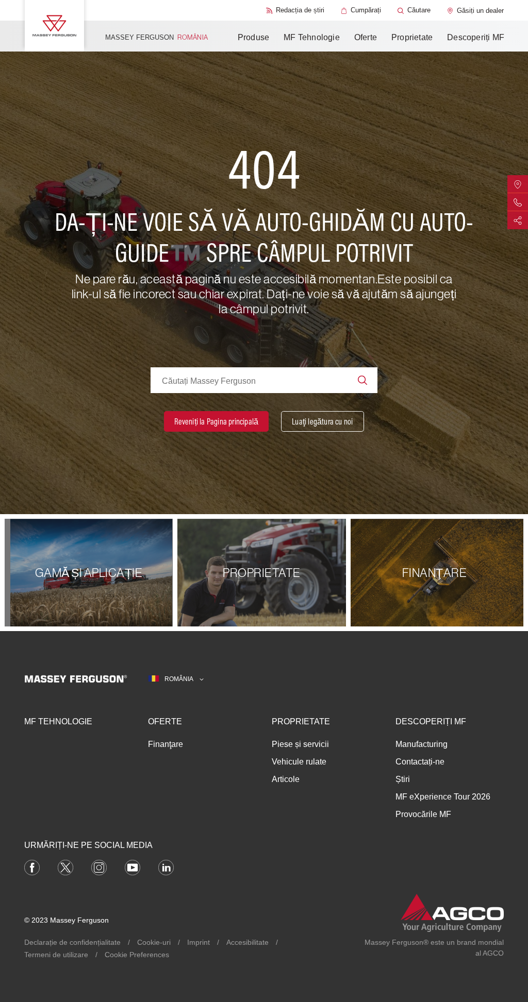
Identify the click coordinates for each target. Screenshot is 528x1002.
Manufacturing (421, 744)
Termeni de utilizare (56, 954)
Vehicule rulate (299, 761)
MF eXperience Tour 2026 (442, 796)
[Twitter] (65, 867)
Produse (253, 37)
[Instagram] (99, 867)
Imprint (198, 942)
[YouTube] (132, 867)
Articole (286, 779)
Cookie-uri (154, 942)
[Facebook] (32, 867)
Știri (402, 779)
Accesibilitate (247, 942)
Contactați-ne (419, 761)
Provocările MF (423, 814)
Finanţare (165, 744)
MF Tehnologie (312, 37)
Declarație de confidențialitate (72, 942)
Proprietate (412, 37)
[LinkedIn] (166, 867)
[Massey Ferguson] (54, 26)
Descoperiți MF (475, 37)
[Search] (362, 380)
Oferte (365, 37)
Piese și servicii (300, 744)
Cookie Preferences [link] (137, 954)
